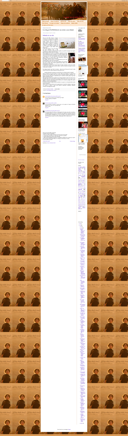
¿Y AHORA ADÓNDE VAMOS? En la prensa (82, 400)
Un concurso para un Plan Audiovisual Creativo (82, 255)
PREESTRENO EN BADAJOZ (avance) (82, 412)
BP (78, 174)
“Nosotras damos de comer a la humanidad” (82, 235)
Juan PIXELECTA (47, 110)
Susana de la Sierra (81, 204)
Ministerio (83, 194)
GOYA (79, 183)
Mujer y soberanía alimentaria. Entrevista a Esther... (82, 362)
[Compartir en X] (57, 89)
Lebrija (79, 190)
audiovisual (83, 171)
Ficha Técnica (45, 23)
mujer (81, 196)
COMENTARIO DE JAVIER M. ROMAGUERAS (82, 383)
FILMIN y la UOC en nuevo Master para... (82, 264)
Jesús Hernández (48, 96)
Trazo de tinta (83, 205)
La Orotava (81, 188)
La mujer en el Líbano (54, 23)
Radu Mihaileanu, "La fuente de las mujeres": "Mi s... (82, 306)
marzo (81, 228)
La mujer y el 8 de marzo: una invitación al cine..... (82, 375)
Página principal (45, 21)
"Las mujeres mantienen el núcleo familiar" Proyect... (82, 326)
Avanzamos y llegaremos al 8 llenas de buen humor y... (82, 369)
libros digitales (80, 191)
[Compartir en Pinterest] (59, 89)
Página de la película (65, 23)
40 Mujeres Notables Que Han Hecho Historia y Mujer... (82, 404)
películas (79, 199)
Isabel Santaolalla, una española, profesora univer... (82, 282)
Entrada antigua (72, 141)
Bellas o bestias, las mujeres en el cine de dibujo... (82, 318)
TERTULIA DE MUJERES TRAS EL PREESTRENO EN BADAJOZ (82, 272)
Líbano (83, 190)
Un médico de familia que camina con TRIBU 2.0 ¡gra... (82, 331)
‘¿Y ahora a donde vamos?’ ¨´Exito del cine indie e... (82, 344)
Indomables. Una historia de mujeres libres (82, 347)
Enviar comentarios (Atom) (51, 143)
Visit (81, 159)
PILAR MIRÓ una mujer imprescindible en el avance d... (82, 277)
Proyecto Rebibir (83, 202)
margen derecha (82, 192)
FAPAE (83, 181)
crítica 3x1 (82, 179)
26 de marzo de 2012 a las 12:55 (51, 103)
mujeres (79, 197)
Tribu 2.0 (55, 90)
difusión (79, 181)
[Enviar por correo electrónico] (55, 89)
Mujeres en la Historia (82, 350)
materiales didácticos (81, 193)
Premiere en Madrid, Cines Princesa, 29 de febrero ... (82, 389)
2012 (80, 225)
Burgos (83, 174)
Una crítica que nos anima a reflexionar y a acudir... (82, 251)
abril (81, 226)
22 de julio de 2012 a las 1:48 (55, 110)
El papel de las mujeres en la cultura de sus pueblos (82, 393)
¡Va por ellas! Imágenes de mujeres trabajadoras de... (82, 297)
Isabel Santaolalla (80, 186)
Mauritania (79, 194)
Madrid (84, 191)
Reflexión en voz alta (48, 35)
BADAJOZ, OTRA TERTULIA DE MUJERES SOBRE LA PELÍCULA (82, 231)
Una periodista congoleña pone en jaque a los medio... (82, 244)
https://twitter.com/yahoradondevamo (81, 43)
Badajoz (84, 172)
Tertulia (79, 205)
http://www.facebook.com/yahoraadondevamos (81, 39)
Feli (45, 103)
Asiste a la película (55, 21)
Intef (83, 185)
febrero (81, 423)
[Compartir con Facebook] (58, 89)
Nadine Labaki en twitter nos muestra (82, 289)
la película (81, 188)
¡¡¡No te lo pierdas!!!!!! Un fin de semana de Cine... (82, 336)
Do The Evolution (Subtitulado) (82, 372)
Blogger (69, 429)
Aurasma (80, 172)
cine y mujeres (81, 175)
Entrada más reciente (46, 141)
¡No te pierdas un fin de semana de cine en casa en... (82, 301)
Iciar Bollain (82, 183)
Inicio (60, 141)
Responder (46, 100)
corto (84, 178)
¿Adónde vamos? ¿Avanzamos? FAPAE (82, 396)
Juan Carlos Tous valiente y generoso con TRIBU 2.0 (82, 379)
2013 (80, 223)
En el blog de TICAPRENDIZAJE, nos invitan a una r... (82, 239)
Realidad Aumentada (81, 203)
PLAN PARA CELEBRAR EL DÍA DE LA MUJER (82, 322)
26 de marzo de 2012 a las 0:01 (55, 96)
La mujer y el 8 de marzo (47, 25)
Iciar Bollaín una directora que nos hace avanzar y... (82, 314)
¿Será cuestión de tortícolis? (82, 261)
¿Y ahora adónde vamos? (49, 90)
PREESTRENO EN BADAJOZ (82, 366)
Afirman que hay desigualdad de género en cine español (82, 310)
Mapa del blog (80, 21)
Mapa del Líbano (71, 21)
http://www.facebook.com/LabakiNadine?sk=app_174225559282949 (81, 51)
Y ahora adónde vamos (81, 207)
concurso (82, 178)
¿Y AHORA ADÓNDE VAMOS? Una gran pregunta (82, 416)
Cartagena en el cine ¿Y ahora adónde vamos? (82, 292)
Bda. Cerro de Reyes (81, 173)
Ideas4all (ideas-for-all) (82, 386)
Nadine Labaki (74, 23)
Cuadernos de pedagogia (81, 180)
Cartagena (79, 175)
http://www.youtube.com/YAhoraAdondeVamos (81, 46)
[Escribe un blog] (56, 89)
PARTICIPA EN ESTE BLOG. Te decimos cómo (82, 408)
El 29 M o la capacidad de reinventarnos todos (82, 247)
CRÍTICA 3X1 (63, 21)
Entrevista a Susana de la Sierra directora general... (82, 268)
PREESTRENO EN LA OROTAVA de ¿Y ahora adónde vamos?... (82, 354)
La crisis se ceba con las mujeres (82, 358)
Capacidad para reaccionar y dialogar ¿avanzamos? (82, 340)
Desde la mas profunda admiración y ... (82, 286)
